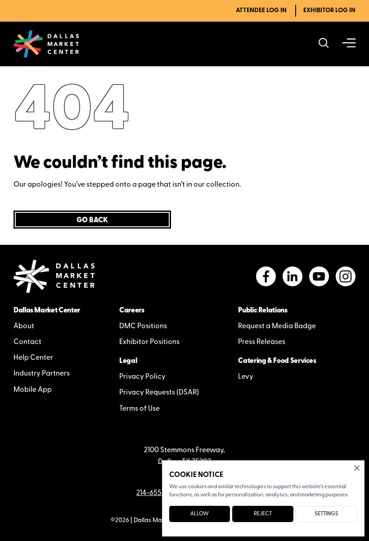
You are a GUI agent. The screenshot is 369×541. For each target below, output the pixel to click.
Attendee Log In (261, 10)
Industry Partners (42, 373)
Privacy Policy (142, 377)
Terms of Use (139, 409)
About (24, 326)
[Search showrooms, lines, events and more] (324, 44)
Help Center (33, 358)
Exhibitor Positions (149, 342)
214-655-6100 (158, 493)
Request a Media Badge (277, 326)
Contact (27, 342)
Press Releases (261, 342)
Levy (245, 377)
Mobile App (33, 390)
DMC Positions (143, 326)
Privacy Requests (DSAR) (159, 392)
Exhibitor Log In (329, 10)
